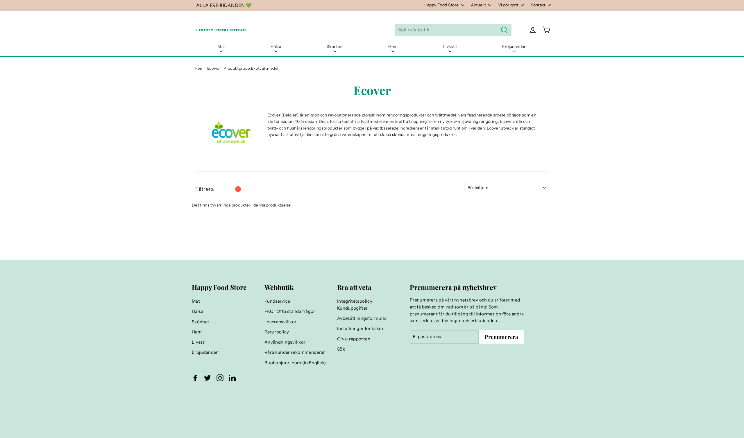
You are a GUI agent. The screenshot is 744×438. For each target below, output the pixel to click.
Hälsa (276, 46)
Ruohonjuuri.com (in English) (295, 362)
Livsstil (450, 46)
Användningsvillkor (284, 342)
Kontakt (538, 5)
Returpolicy (276, 332)
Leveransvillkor (280, 321)
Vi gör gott (508, 5)
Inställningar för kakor (360, 328)
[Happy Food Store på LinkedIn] (232, 377)
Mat (221, 46)
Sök (341, 349)
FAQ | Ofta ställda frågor (289, 311)
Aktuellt (479, 5)
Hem (393, 46)
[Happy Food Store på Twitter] (207, 377)
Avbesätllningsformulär (362, 318)
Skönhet (335, 46)
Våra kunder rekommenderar (294, 352)
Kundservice (277, 301)
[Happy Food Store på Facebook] (195, 377)
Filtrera (217, 189)
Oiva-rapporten (353, 339)
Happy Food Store (442, 5)
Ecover (213, 68)
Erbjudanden (514, 46)
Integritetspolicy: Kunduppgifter (355, 305)
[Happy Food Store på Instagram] (220, 377)
